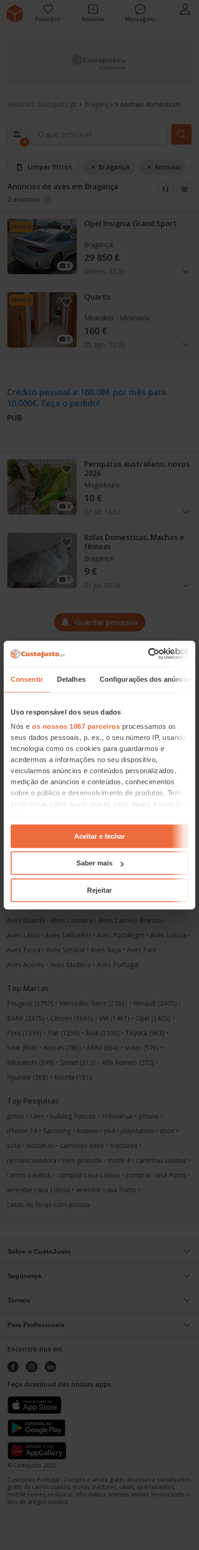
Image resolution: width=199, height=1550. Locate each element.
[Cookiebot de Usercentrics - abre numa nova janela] (147, 654)
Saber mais (94, 863)
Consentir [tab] (27, 679)
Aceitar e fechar (99, 836)
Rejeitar (99, 890)
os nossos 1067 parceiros (76, 726)
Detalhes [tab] (71, 679)
